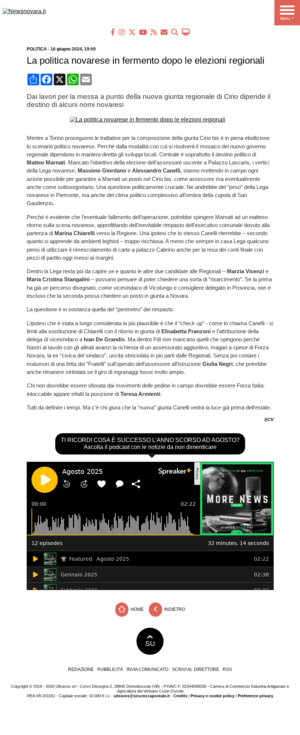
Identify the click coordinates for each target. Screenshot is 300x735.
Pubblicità (110, 669)
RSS (227, 669)
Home (137, 609)
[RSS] (154, 32)
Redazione (81, 669)
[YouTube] (143, 32)
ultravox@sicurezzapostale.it (142, 696)
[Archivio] (174, 32)
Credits (180, 696)
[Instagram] (122, 32)
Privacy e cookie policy (213, 696)
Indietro (174, 609)
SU (150, 643)
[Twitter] (131, 32)
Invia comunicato (147, 669)
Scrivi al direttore (195, 669)
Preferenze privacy (255, 696)
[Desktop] (186, 32)
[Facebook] (112, 32)
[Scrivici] (164, 32)
